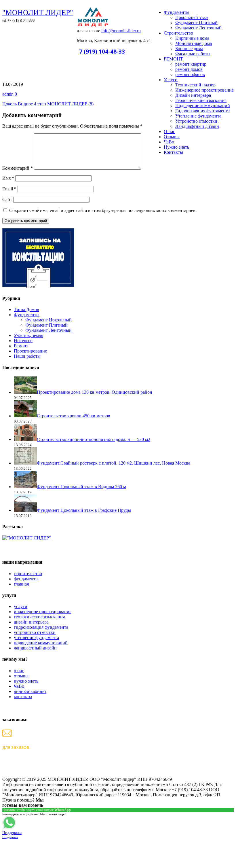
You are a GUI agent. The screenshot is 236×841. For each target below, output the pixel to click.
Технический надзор (195, 84)
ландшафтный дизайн (35, 647)
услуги (20, 606)
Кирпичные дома (192, 38)
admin (8, 94)
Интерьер (23, 340)
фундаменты (26, 578)
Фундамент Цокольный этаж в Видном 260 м (81, 486)
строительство (28, 573)
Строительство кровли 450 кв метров (73, 415)
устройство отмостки (35, 632)
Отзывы (172, 136)
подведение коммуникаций (41, 642)
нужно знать (26, 681)
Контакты (173, 152)
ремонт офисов (190, 74)
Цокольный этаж (191, 17)
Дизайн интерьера (193, 95)
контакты (23, 696)
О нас (169, 131)
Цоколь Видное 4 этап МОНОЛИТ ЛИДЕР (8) (48, 103)
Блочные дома (189, 48)
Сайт (7, 199)
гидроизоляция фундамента (41, 627)
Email (9, 188)
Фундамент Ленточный (198, 27)
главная (21, 583)
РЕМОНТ (173, 58)
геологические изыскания (39, 616)
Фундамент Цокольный (48, 319)
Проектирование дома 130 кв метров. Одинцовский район (94, 392)
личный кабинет (30, 691)
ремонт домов (189, 69)
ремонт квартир (190, 64)
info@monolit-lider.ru (121, 30)
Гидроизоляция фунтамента (202, 110)
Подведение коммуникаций (202, 105)
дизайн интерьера (31, 622)
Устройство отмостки (196, 121)
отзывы (21, 675)
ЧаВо (169, 141)
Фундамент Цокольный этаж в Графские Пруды (84, 510)
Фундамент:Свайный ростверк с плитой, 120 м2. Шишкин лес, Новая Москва (113, 463)
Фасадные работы (192, 53)
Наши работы (27, 356)
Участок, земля (28, 335)
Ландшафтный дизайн (197, 126)
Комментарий (17, 168)
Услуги (171, 79)
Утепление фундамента (198, 115)
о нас (19, 670)
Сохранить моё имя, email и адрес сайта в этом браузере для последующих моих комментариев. (103, 210)
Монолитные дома (193, 43)
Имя (8, 178)
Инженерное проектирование (204, 90)
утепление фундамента (36, 637)
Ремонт (21, 345)
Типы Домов (26, 309)
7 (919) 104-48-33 (102, 51)
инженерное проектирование (42, 611)
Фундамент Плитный (196, 22)
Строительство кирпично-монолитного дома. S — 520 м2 (93, 439)
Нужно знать (176, 147)
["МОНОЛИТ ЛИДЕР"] (26, 537)
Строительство (178, 33)
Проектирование (30, 350)
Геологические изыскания (201, 100)
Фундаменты (176, 12)
